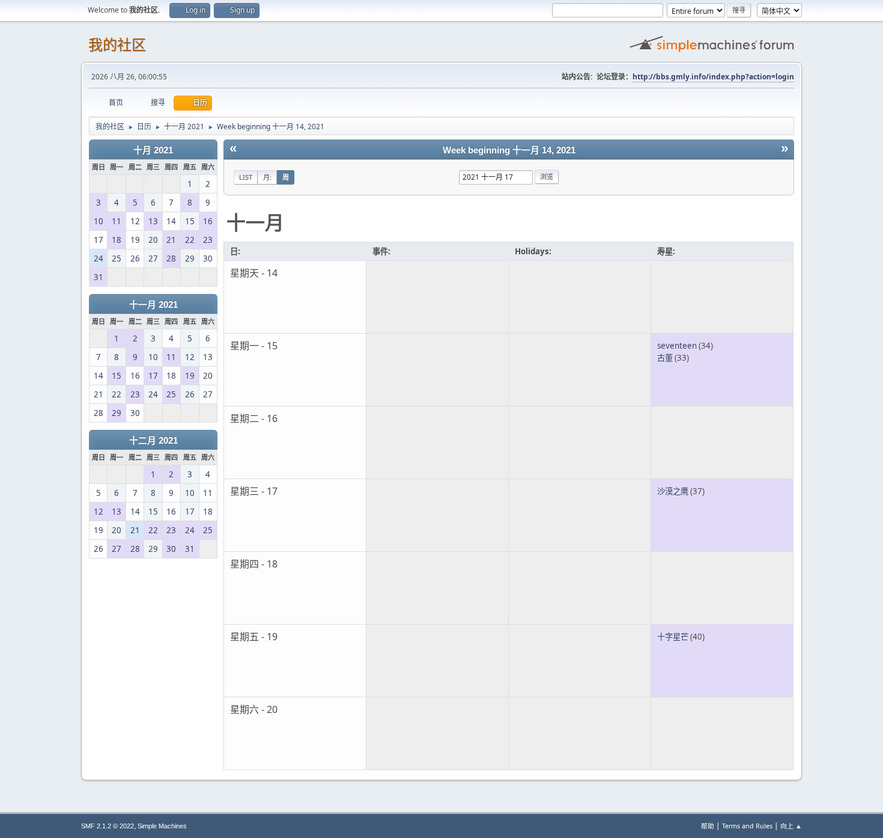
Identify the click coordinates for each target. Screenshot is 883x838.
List (245, 177)
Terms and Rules (747, 825)
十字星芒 (672, 636)
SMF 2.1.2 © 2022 (107, 826)
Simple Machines (162, 826)
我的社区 (117, 45)
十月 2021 (153, 150)
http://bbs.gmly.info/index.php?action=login (713, 77)
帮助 (707, 825)
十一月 (255, 222)
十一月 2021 (153, 305)
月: (267, 177)
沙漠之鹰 (672, 491)
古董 (665, 357)
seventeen (677, 345)
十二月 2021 (153, 440)
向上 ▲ (791, 825)
